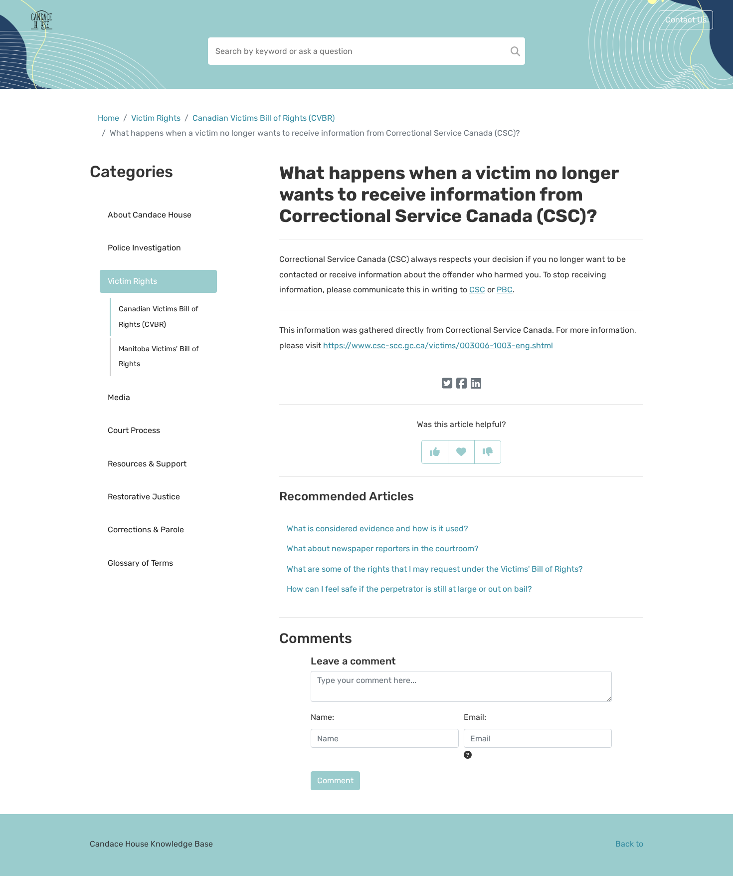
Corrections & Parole (146, 529)
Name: (322, 717)
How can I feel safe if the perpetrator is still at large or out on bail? (409, 589)
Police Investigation (144, 247)
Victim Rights (156, 118)
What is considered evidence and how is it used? (377, 528)
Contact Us (686, 19)
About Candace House (149, 214)
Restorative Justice (144, 496)
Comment (335, 780)
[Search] (515, 51)
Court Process (134, 430)
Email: (475, 717)
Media (119, 397)
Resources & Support (147, 463)
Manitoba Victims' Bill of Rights (159, 356)
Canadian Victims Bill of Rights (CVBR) (263, 118)
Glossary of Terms (140, 563)
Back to (629, 844)
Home (108, 118)
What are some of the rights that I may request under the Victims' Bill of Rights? (435, 569)
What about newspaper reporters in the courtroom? (383, 548)
